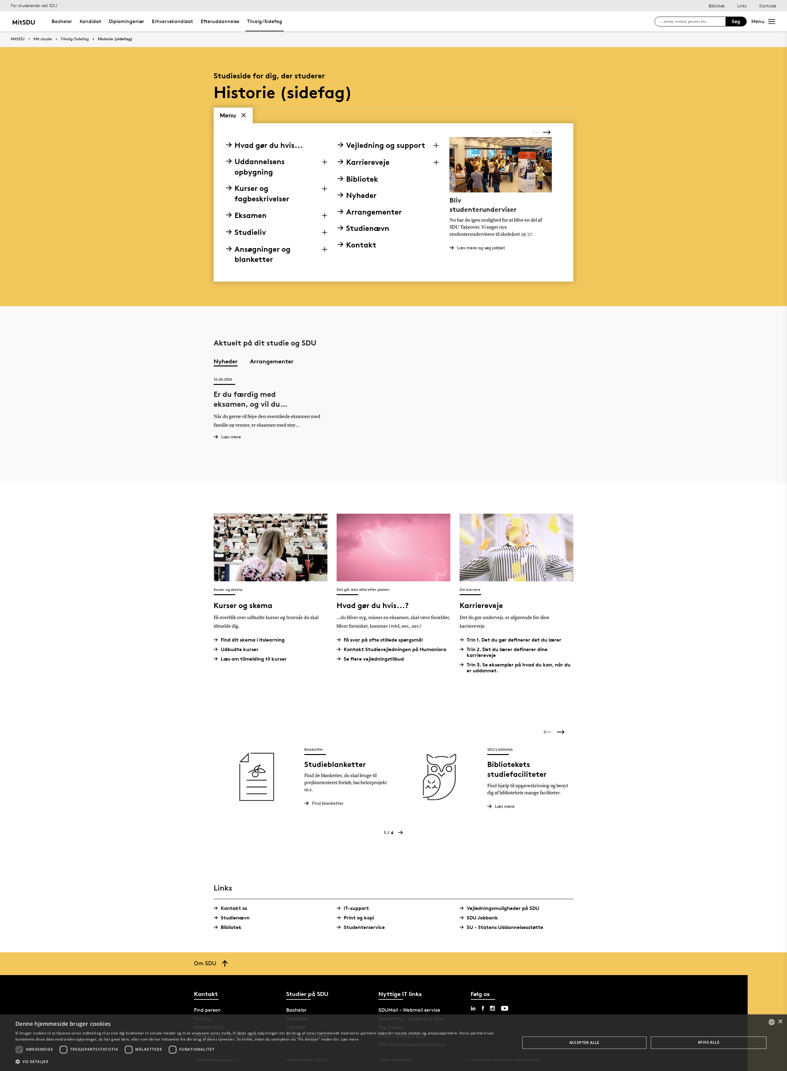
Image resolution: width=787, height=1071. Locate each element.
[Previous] (536, 132)
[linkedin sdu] (473, 1008)
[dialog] (393, 1042)
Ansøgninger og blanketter (263, 254)
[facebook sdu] (483, 1008)
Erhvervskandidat (172, 21)
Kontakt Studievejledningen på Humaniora (395, 649)
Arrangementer (374, 211)
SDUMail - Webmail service (409, 1010)
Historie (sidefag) (115, 39)
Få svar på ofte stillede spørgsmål (383, 640)
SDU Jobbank (482, 918)
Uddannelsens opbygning (260, 166)
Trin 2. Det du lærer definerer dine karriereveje (507, 652)
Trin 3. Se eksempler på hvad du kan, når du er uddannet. (519, 668)
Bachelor (62, 21)
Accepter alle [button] (584, 1042)
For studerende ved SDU (34, 5)
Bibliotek (717, 5)
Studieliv (250, 232)
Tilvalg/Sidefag (264, 21)
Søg (736, 21)
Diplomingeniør (126, 21)
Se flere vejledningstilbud (374, 659)
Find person (207, 1010)
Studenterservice (364, 927)
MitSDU (18, 39)
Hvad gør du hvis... (269, 145)
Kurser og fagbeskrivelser (262, 193)
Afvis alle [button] (708, 1042)
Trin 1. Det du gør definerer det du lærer (514, 640)
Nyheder (361, 195)
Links (742, 5)
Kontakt (361, 244)
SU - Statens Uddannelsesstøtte (505, 927)
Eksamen (251, 215)
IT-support (356, 908)
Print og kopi (359, 918)
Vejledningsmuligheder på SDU (503, 908)
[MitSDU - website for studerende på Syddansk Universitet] (23, 21)
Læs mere (349, 1039)
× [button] (780, 1021)
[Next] (547, 132)
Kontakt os (234, 908)
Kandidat (90, 21)
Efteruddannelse (220, 21)
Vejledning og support (385, 145)
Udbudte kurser (240, 649)
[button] (260, 1062)
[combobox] (772, 1022)
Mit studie (43, 39)
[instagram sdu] (492, 1008)
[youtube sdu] (504, 1008)
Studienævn (367, 228)
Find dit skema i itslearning (253, 640)
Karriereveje (368, 162)
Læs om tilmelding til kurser (254, 659)
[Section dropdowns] (324, 161)
